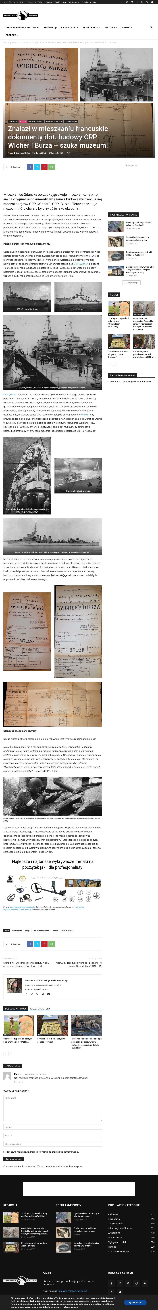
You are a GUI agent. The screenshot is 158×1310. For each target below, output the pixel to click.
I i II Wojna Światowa (35, 122)
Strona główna (9, 42)
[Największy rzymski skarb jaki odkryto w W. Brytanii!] (116, 256)
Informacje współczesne (54, 122)
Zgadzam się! (135, 1302)
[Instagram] (127, 2)
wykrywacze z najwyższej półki (22, 907)
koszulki (14, 909)
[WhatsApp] (51, 167)
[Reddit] (137, 2)
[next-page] (10, 1054)
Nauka (126, 27)
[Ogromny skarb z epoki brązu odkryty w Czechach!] (116, 226)
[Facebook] (121, 2)
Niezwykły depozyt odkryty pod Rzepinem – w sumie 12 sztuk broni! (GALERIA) (79, 964)
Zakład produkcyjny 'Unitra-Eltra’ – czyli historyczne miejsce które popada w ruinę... (140, 270)
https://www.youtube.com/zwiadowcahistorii (43, 985)
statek (55, 930)
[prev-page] (5, 1054)
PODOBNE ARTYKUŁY (15, 1008)
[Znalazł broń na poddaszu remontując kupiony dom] (116, 241)
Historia (110, 27)
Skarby (7, 1035)
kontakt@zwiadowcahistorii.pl (72, 1290)
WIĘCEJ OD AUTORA (40, 1008)
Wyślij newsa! (60, 2)
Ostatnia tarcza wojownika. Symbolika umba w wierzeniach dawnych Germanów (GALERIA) (143, 324)
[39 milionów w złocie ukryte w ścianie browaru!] (52, 1025)
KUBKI (21, 909)
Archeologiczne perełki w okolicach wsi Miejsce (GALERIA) (143, 354)
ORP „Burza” (10, 394)
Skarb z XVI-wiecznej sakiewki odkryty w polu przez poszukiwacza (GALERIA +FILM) (26, 964)
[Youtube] (152, 2)
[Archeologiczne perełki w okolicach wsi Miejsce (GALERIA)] (144, 341)
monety (28, 909)
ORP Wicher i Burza (41, 930)
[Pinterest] (132, 2)
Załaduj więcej (130, 282)
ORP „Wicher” (81, 263)
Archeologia (139, 314)
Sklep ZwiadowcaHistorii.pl (22, 27)
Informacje (50, 27)
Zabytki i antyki (38, 42)
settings (109, 1304)
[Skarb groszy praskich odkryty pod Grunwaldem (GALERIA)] (18, 1025)
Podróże (11, 35)
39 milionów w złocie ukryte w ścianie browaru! (118, 354)
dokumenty (17, 930)
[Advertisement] (98, 15)
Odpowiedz (18, 1082)
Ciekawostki (68, 27)
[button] (151, 27)
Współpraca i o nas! (90, 2)
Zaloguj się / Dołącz (36, 2)
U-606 (84, 414)
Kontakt (49, 2)
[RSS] (142, 2)
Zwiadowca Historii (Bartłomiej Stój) (30, 153)
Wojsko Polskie (67, 930)
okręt (27, 930)
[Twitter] (147, 2)
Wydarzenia (74, 2)
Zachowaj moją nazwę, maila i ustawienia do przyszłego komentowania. (43, 1151)
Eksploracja (90, 27)
